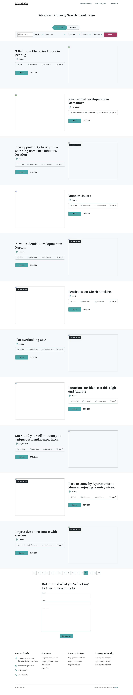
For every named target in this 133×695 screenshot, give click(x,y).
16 (99, 573)
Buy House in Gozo (75, 661)
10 (73, 573)
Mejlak (116, 687)
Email (44, 600)
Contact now (66, 636)
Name (44, 593)
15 (95, 573)
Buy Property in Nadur (103, 661)
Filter (110, 34)
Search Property (86, 4)
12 (82, 573)
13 (86, 573)
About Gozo (46, 665)
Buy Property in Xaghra (103, 658)
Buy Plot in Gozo (74, 665)
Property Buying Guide (50, 658)
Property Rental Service (50, 661)
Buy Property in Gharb (103, 665)
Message (45, 608)
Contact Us (114, 4)
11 (77, 573)
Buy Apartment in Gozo (76, 658)
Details (21, 73)
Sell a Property (100, 4)
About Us (45, 668)
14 (90, 573)
